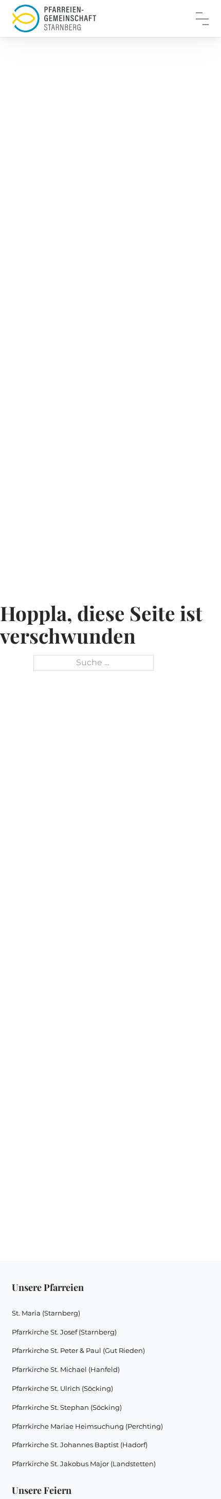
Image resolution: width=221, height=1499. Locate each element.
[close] (202, 18)
